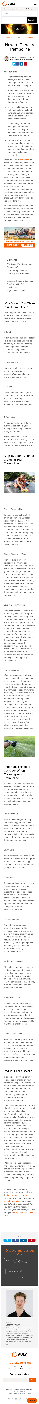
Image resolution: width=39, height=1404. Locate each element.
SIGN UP (20, 1277)
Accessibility (21, 1394)
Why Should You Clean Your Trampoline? (19, 265)
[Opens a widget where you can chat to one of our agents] (32, 1400)
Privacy (15, 1394)
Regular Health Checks (17, 290)
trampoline (24, 160)
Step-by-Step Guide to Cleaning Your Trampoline (18, 272)
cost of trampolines (12, 1201)
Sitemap (28, 1394)
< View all (9, 37)
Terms (10, 1394)
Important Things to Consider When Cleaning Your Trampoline (20, 284)
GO (32, 1380)
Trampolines (29, 37)
